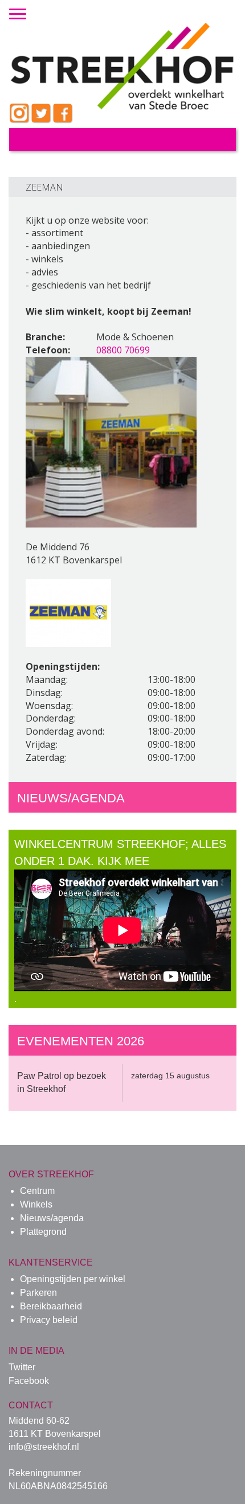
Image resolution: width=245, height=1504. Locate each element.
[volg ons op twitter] (41, 114)
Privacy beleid (48, 1320)
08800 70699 (123, 350)
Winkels (36, 1204)
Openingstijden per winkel (72, 1279)
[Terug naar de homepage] (122, 53)
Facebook (29, 1381)
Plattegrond (43, 1232)
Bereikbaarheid (51, 1306)
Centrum (37, 1191)
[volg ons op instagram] (20, 114)
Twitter (22, 1367)
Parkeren (38, 1292)
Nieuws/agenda (52, 1218)
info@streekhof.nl (44, 1447)
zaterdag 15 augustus (170, 1075)
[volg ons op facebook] (63, 114)
